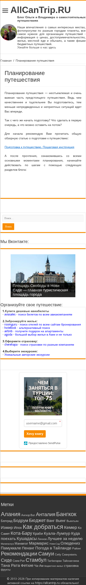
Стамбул (36, 560)
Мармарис (39, 543)
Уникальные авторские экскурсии (27, 354)
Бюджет (37, 520)
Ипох (18, 528)
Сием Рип (19, 560)
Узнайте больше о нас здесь (36, 47)
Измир (7, 527)
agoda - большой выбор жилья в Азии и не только (38, 334)
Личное (42, 539)
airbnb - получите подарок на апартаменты (33, 331)
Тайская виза (71, 560)
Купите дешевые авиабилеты (27, 311)
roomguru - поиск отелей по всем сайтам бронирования (42, 324)
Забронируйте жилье (21, 321)
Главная (6, 60)
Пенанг (28, 548)
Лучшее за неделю (65, 538)
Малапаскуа (7, 543)
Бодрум (20, 520)
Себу (58, 554)
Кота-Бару (21, 533)
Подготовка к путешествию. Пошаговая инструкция (39, 147)
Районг (76, 548)
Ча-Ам (38, 566)
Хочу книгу (35, 433)
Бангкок (66, 514)
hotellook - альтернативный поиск (27, 327)
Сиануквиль (69, 554)
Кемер (70, 527)
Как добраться (43, 526)
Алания (10, 514)
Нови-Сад (54, 543)
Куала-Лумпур (57, 533)
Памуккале (11, 548)
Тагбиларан (54, 560)
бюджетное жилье (53, 566)
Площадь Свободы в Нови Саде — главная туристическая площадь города (40, 290)
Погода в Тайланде (53, 548)
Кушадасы (27, 538)
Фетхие (27, 565)
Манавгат (21, 543)
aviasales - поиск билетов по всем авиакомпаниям (38, 314)
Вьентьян (72, 521)
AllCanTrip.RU (40, 10)
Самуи (46, 554)
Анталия (45, 514)
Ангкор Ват (28, 515)
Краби (38, 534)
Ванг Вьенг (56, 520)
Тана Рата (10, 565)
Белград (7, 521)
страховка (71, 566)
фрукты (5, 569)
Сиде (6, 560)
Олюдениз (70, 543)
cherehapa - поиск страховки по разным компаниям (39, 344)
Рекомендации (19, 553)
